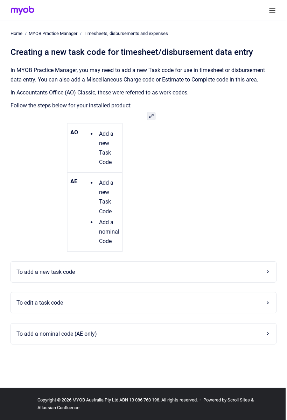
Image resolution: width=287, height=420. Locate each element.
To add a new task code (43, 272)
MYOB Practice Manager (53, 33)
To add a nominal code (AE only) (54, 333)
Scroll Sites (238, 400)
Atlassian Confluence (58, 407)
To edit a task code (37, 302)
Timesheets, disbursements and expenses (126, 33)
